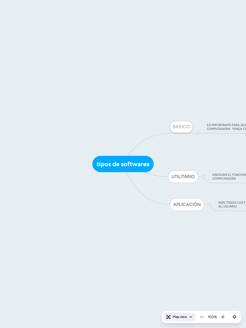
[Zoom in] (223, 317)
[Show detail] (234, 317)
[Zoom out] (202, 317)
